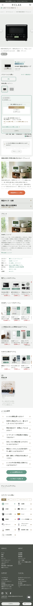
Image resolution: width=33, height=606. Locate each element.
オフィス (14, 499)
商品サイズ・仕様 (7, 200)
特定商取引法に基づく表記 (7, 585)
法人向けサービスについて (24, 577)
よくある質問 (4, 579)
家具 (9, 499)
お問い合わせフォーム (6, 588)
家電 (4, 499)
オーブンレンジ (9, 11)
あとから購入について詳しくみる (10, 126)
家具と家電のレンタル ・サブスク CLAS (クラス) (16, 1)
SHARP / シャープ (13, 261)
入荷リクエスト (27, 603)
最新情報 (20, 556)
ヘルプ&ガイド (4, 577)
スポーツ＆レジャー (23, 499)
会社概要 (20, 553)
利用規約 (3, 583)
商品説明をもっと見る (16, 192)
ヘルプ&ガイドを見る (15, 478)
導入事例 (20, 583)
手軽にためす (21, 579)
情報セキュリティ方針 (6, 586)
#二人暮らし (12, 263)
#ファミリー (18, 263)
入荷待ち (16, 130)
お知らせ (3, 563)
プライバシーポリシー (6, 581)
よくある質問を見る (15, 472)
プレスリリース (21, 558)
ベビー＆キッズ (4, 562)
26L (9, 79)
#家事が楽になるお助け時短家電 (16, 267)
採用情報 (20, 554)
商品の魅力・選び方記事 (7, 565)
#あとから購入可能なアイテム (16, 265)
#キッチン (11, 271)
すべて (2, 553)
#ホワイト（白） (13, 269)
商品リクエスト (4, 567)
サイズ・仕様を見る (25, 74)
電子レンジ (11, 258)
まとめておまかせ (22, 581)
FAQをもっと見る (17, 151)
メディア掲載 (21, 560)
